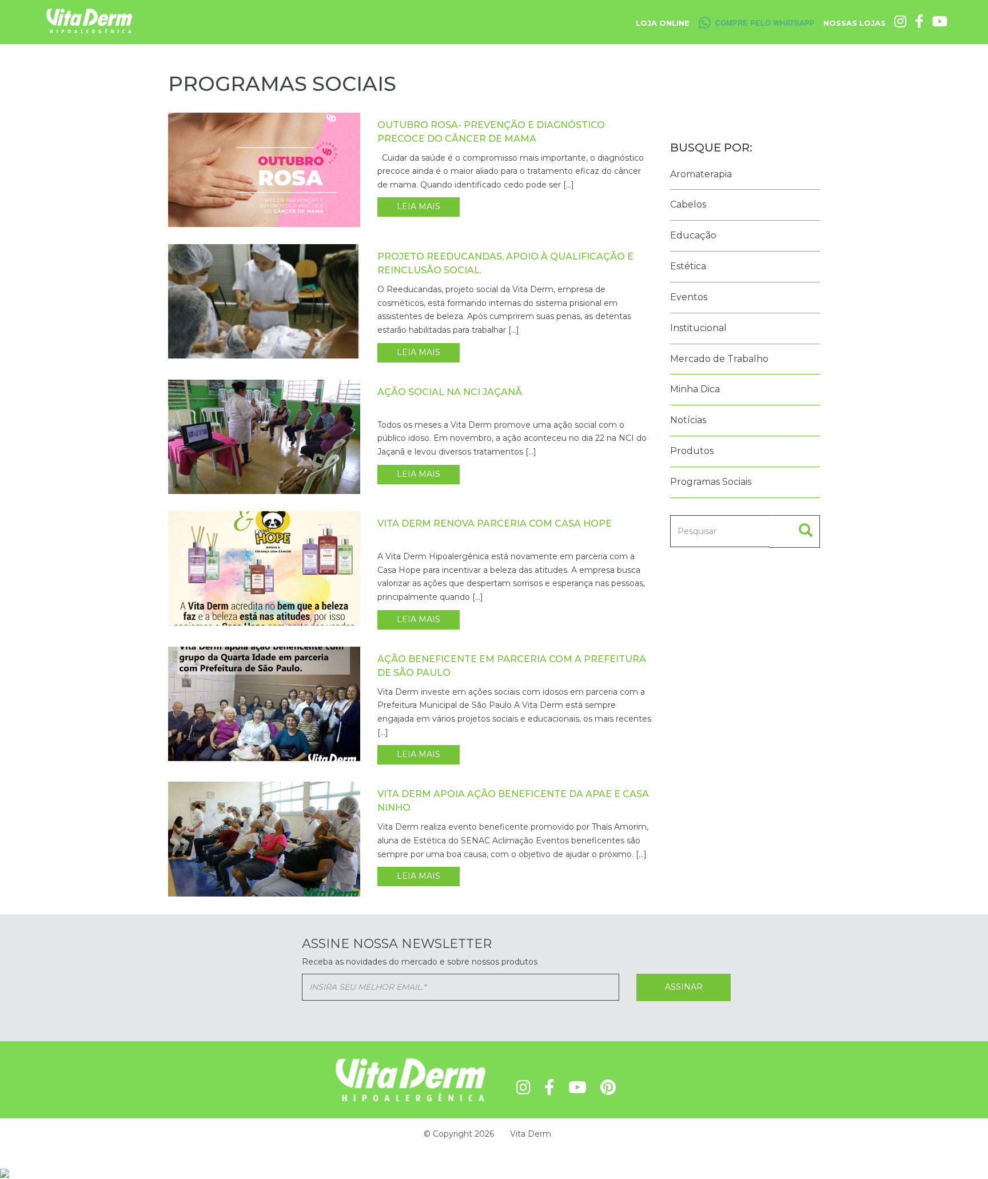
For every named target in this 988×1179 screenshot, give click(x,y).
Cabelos (688, 204)
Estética (688, 266)
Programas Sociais (710, 481)
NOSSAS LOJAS (854, 22)
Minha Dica (695, 389)
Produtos (692, 450)
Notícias (688, 420)
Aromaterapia (701, 174)
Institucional (698, 327)
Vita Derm (530, 1134)
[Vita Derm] (89, 20)
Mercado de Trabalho (719, 358)
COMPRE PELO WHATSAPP (765, 22)
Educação (693, 235)
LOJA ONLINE (663, 22)
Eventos (688, 297)
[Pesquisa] (794, 531)
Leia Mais (418, 206)
